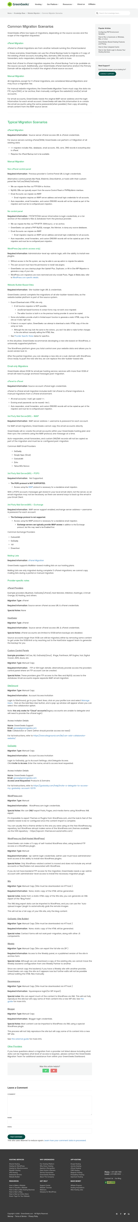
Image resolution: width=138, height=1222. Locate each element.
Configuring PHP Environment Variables (108, 33)
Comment (11, 1094)
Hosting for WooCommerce (18, 1168)
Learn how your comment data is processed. (65, 1140)
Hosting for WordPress (17, 1166)
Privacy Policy (33, 1216)
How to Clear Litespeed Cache (108, 47)
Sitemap (10, 1216)
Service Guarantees (46, 1172)
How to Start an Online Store (19, 1194)
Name (10, 1118)
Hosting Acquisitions (77, 1187)
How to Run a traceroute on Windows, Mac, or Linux (111, 38)
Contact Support (107, 74)
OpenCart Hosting (77, 1177)
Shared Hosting (14, 1164)
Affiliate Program (76, 1185)
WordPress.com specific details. (26, 277)
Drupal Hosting (76, 1164)
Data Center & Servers (47, 1170)
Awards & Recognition (47, 1168)
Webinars (43, 1190)
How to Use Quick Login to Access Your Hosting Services (111, 51)
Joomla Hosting (76, 1166)
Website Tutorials (46, 1187)
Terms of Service (21, 1216)
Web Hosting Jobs (77, 1190)
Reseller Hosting (14, 1170)
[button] (45, 1071)
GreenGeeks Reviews (47, 1174)
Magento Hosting (76, 1172)
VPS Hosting (13, 1172)
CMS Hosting (75, 1170)
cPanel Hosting (76, 1168)
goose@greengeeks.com (25, 728)
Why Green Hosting (46, 1166)
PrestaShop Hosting (77, 1174)
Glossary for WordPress (48, 1192)
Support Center (45, 1185)
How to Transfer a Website (18, 1187)
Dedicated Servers (15, 1174)
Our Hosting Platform (47, 1164)
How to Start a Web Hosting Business (22, 1190)
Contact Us (109, 1178)
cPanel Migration (36, 560)
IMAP (30, 487)
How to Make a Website (17, 1185)
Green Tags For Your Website (19, 1196)
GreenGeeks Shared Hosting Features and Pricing (111, 43)
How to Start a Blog (15, 1192)
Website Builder (14, 1177)
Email (10, 1127)
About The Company (47, 1177)
